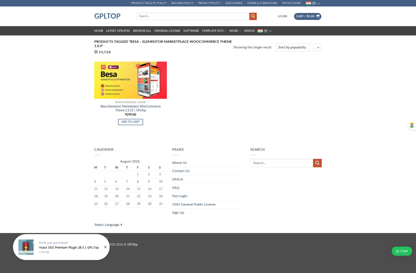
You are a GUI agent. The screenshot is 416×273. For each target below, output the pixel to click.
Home (98, 31)
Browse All (142, 31)
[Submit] (253, 16)
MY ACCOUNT (291, 3)
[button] (282, 16)
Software (191, 31)
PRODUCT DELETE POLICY (149, 3)
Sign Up (178, 212)
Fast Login (179, 196)
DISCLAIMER (233, 3)
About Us (179, 162)
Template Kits (212, 31)
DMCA (177, 179)
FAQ (175, 188)
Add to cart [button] (131, 122)
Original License (167, 31)
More (233, 31)
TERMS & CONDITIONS (262, 3)
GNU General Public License (193, 204)
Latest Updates (118, 31)
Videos (249, 31)
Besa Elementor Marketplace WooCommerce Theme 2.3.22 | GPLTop (131, 108)
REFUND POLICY (182, 3)
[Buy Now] (61, 247)
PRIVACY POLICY (209, 3)
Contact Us (181, 171)
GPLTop (107, 16)
